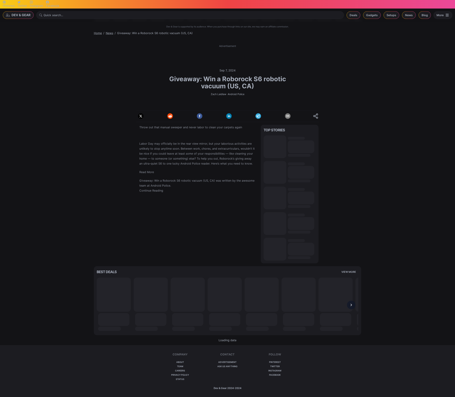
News (409, 15)
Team (180, 366)
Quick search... (53, 15)
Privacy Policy (180, 375)
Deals (353, 15)
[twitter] (141, 116)
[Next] (351, 305)
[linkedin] (229, 116)
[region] (227, 305)
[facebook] (199, 116)
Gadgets (372, 15)
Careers (180, 370)
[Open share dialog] (315, 116)
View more (348, 271)
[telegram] (258, 116)
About (180, 362)
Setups (391, 15)
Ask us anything (227, 366)
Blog (425, 15)
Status (180, 379)
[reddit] (170, 116)
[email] (288, 116)
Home (98, 33)
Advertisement (227, 362)
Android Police (236, 94)
